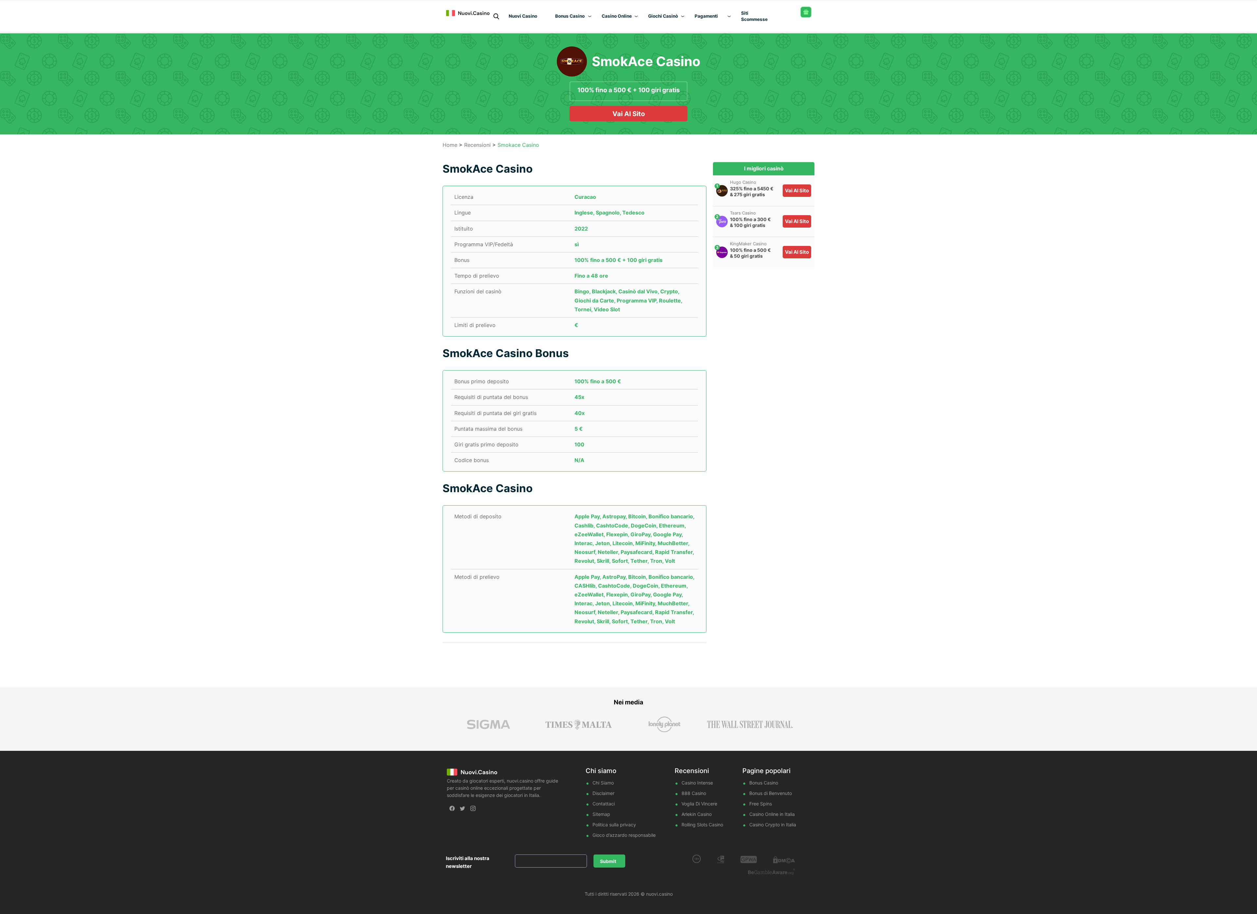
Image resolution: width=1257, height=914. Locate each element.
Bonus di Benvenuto (770, 793)
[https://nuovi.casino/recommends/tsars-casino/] (722, 221)
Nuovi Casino (523, 16)
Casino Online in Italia (772, 814)
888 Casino (694, 793)
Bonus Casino (763, 782)
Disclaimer (603, 793)
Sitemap (601, 814)
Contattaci (603, 803)
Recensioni (477, 145)
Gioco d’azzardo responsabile (624, 835)
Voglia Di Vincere (699, 803)
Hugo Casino (743, 182)
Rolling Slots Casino (702, 824)
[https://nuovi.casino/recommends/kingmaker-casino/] (722, 252)
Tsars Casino (743, 213)
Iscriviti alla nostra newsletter (467, 862)
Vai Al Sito (628, 114)
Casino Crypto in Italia (772, 824)
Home (450, 145)
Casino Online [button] (617, 16)
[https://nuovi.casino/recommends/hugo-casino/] (722, 191)
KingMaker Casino (748, 243)
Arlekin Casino (697, 814)
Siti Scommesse (754, 16)
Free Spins (760, 803)
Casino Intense (697, 782)
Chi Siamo (603, 782)
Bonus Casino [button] (570, 16)
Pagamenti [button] (706, 16)
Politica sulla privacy (614, 824)
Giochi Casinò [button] (663, 16)
